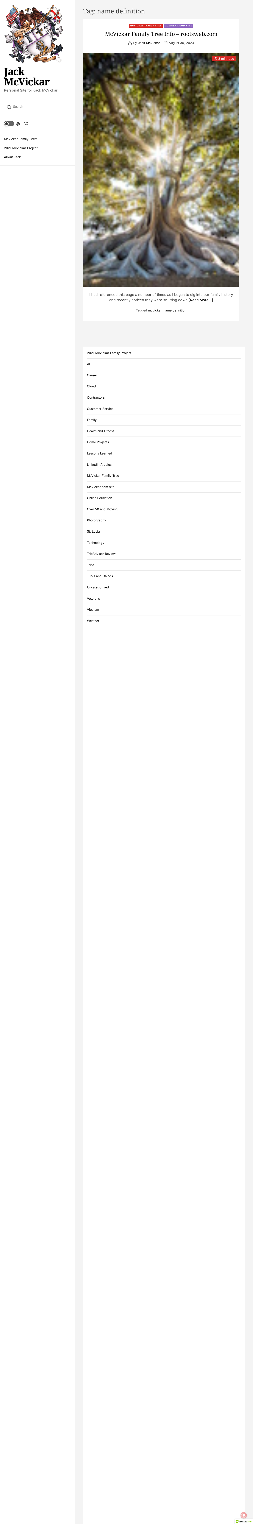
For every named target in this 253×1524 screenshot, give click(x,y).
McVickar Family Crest (20, 139)
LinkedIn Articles (99, 465)
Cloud (91, 386)
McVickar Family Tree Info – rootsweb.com (161, 33)
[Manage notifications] (244, 1515)
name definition (174, 310)
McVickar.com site (178, 25)
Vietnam (93, 609)
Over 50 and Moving (102, 509)
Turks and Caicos (100, 576)
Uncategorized (98, 587)
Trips (90, 565)
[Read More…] (201, 300)
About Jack (12, 157)
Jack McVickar (26, 76)
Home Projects (98, 442)
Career (92, 375)
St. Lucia (93, 531)
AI (88, 364)
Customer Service (100, 409)
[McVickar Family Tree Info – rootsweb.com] (161, 170)
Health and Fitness (100, 431)
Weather (93, 621)
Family (92, 420)
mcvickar (154, 310)
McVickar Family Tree (146, 25)
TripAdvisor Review (101, 554)
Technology (95, 543)
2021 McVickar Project (21, 148)
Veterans (93, 598)
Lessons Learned (99, 453)
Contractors (96, 397)
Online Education (99, 498)
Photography (96, 520)
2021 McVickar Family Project (109, 353)
